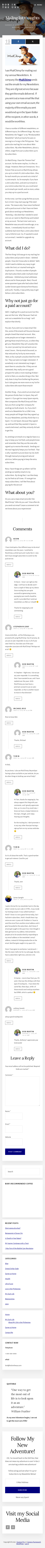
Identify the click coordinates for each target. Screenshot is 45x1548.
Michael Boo (19, 708)
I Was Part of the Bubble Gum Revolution (19, 1248)
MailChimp (25, 79)
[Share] (18, 41)
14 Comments (27, 27)
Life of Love (9, 1284)
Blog (6, 1263)
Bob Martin (28, 573)
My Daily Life (9, 1294)
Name (8, 1111)
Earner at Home (12, 25)
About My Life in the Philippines (19, 1322)
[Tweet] (33, 41)
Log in (27, 1544)
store (7, 1304)
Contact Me (9, 1332)
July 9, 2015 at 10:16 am (23, 540)
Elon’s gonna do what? (12, 1228)
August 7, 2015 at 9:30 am (24, 1010)
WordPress (20, 1544)
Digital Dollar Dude (12, 1269)
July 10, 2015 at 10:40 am (23, 758)
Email (7, 1124)
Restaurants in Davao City (14, 1233)
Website (8, 1137)
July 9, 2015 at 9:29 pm (22, 710)
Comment (9, 1075)
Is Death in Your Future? (13, 1238)
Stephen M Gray (21, 627)
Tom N (16, 756)
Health (7, 1279)
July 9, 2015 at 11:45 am (23, 628)
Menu (39, 5)
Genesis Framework (34, 1542)
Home (7, 1314)
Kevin (16, 539)
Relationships (10, 1299)
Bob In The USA (11, 6)
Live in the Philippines (13, 1289)
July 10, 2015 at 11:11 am (23, 849)
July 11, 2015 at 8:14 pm (23, 899)
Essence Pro (21, 1542)
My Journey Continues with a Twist (17, 1243)
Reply (9, 564)
